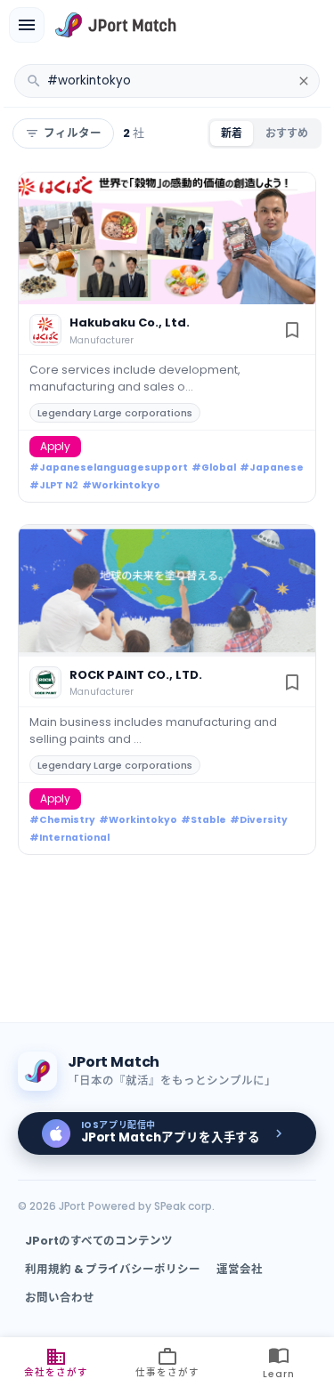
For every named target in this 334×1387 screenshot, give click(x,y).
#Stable (203, 820)
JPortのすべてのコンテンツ (99, 1240)
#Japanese (272, 467)
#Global (213, 467)
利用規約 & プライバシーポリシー (112, 1269)
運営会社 (239, 1269)
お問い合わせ (59, 1297)
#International (69, 837)
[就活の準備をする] (27, 25)
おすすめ (286, 133)
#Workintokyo (121, 485)
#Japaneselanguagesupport (108, 467)
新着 (231, 133)
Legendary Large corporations (114, 413)
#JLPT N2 (53, 485)
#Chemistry (62, 820)
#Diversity (259, 820)
